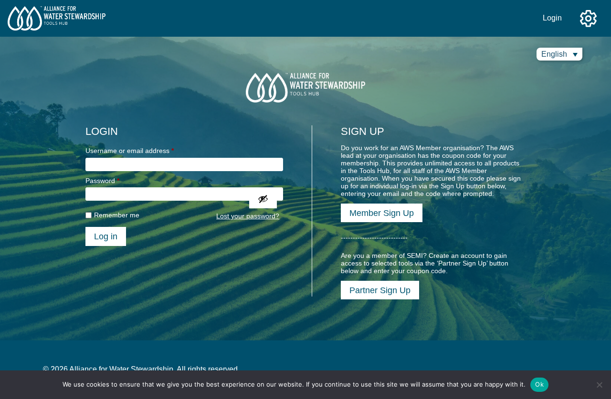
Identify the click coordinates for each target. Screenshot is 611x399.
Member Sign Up (381, 213)
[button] (559, 54)
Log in (105, 236)
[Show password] (263, 198)
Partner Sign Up (380, 290)
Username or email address (129, 150)
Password (102, 180)
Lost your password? (247, 216)
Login (552, 18)
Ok (539, 384)
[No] (599, 384)
